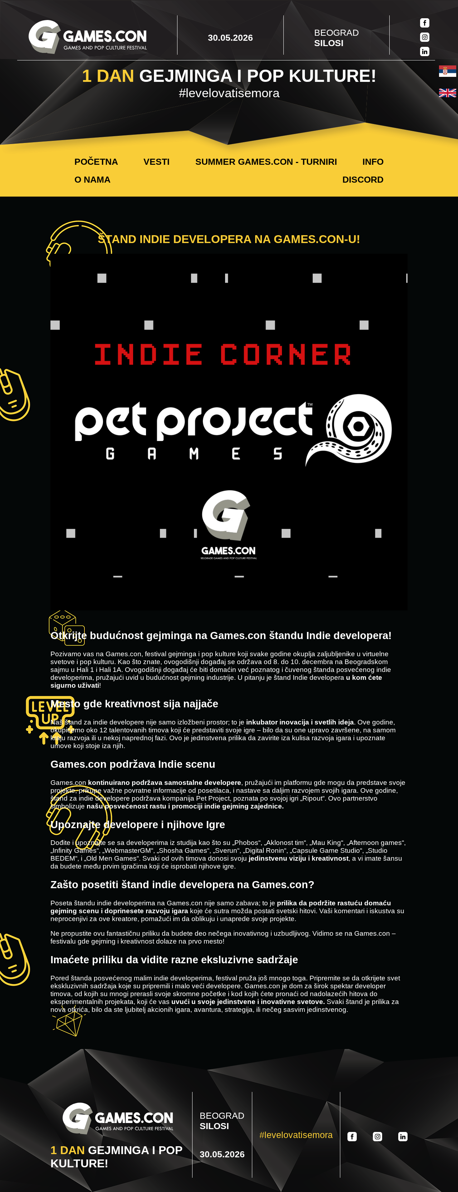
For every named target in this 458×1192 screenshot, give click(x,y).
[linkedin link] (424, 52)
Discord (363, 179)
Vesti (156, 162)
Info (373, 162)
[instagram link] (424, 38)
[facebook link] (424, 23)
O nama (92, 179)
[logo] (88, 37)
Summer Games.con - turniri (266, 162)
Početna (96, 162)
